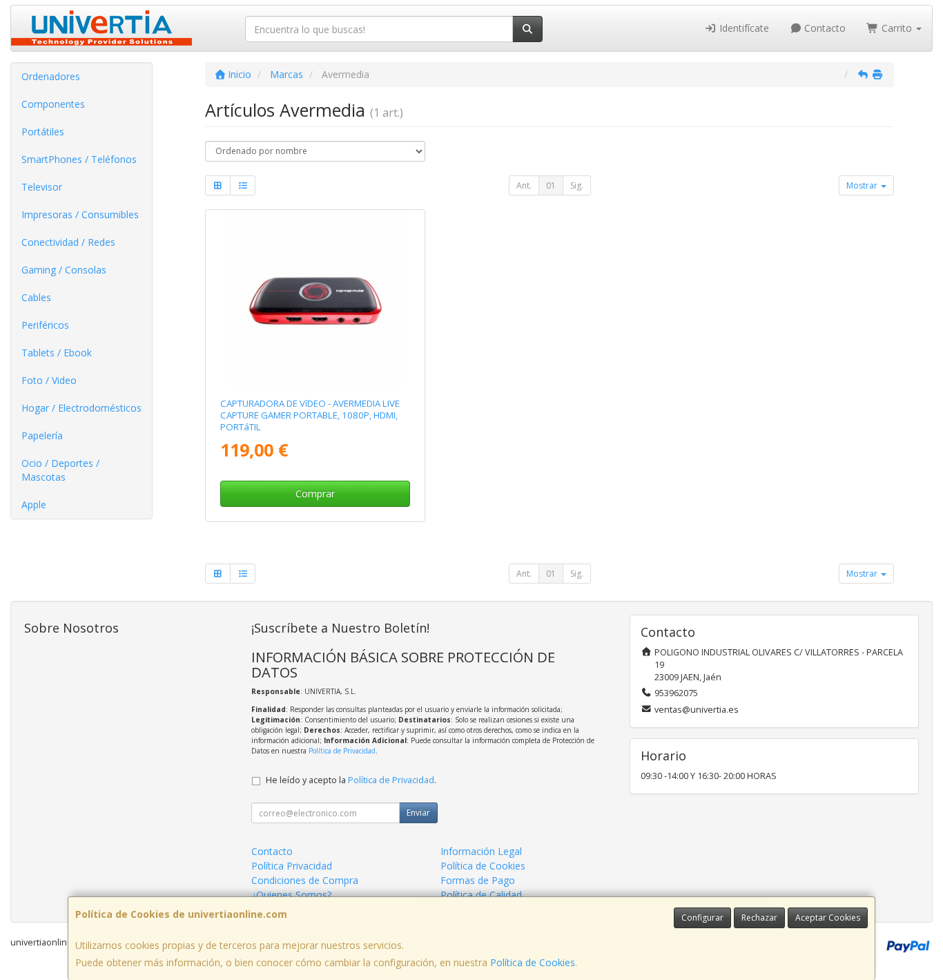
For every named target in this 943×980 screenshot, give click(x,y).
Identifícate (743, 28)
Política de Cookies (532, 962)
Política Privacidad (291, 865)
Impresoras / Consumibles (80, 214)
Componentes (53, 104)
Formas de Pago (477, 880)
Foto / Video (49, 380)
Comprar (315, 493)
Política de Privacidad (342, 751)
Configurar (702, 917)
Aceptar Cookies (827, 917)
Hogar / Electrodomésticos (81, 407)
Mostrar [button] (862, 185)
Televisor (41, 186)
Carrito (897, 28)
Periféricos (45, 325)
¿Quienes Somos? (291, 894)
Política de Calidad (481, 894)
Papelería (42, 435)
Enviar (418, 812)
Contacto (823, 28)
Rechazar (759, 917)
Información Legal (481, 851)
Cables (36, 297)
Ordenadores (50, 76)
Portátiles (42, 131)
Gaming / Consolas (63, 269)
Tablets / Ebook (56, 352)
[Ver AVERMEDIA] (315, 300)
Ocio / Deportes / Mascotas (60, 470)
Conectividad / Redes (68, 242)
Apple (33, 504)
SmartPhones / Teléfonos (79, 159)
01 (551, 185)
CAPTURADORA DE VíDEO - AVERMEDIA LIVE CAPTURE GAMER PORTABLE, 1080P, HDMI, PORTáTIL (310, 415)
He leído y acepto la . (351, 780)
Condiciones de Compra (304, 880)
